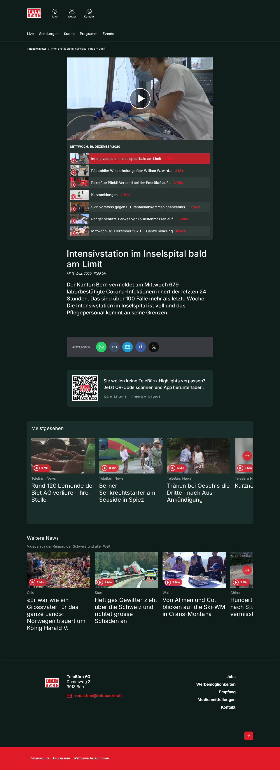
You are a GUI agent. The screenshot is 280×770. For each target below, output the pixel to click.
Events (108, 33)
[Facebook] (140, 347)
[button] (114, 347)
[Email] (127, 347)
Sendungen (49, 33)
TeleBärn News (37, 48)
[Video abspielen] (140, 98)
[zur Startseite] (34, 13)
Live (30, 33)
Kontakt (228, 707)
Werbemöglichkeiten (216, 684)
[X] (154, 347)
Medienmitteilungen (217, 699)
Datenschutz (39, 758)
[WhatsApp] (101, 347)
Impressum (61, 758)
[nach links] (33, 456)
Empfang (227, 692)
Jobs (231, 676)
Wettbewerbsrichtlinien (91, 758)
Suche (69, 33)
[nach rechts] (247, 456)
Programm (88, 33)
